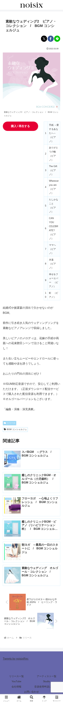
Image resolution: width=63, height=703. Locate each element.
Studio (46, 681)
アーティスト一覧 (46, 676)
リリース (11, 423)
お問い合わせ (31, 691)
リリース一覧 (16, 676)
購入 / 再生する (20, 126)
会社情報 (16, 686)
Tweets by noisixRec (16, 658)
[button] (56, 525)
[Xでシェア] (44, 39)
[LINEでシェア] (57, 39)
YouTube (16, 681)
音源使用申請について (46, 686)
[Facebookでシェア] (51, 39)
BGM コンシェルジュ (17, 429)
